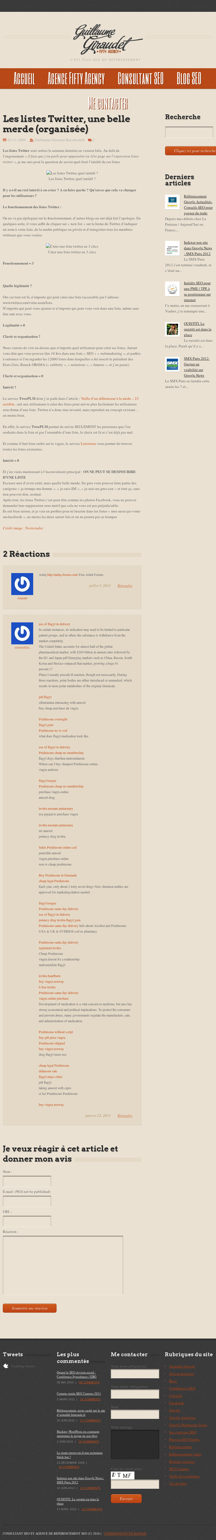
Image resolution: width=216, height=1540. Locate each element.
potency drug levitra (52, 920)
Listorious (88, 443)
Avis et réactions (181, 1373)
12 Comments (69, 1466)
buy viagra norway (51, 981)
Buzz (173, 1380)
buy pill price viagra (52, 1037)
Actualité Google (182, 1366)
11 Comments (90, 1488)
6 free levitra (47, 987)
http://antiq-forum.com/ (62, 574)
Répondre (125, 585)
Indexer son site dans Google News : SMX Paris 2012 (198, 248)
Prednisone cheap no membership (61, 752)
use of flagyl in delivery (54, 624)
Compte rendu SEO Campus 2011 (79, 1393)
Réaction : (11, 1231)
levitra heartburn (49, 975)
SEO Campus (179, 1468)
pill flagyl (45, 696)
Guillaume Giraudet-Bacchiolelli (60, 139)
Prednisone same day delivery (58, 908)
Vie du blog (178, 1483)
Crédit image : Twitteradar (23, 528)
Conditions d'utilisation (125, 1533)
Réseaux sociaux (182, 1461)
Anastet (22, 598)
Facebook (176, 1402)
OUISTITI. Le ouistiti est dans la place (198, 329)
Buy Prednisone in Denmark (58, 875)
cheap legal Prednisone (54, 880)
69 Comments (89, 1382)
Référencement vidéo (185, 1454)
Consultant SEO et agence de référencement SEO (45, 1533)
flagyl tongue (47, 780)
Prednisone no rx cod (53, 730)
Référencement (180, 1446)
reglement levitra (50, 948)
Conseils (175, 1395)
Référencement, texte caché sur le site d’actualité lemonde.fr (81, 1412)
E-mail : (26, 1191)
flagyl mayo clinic (50, 1076)
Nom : (7, 1171)
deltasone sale (48, 1071)
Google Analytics (182, 1417)
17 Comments (90, 1420)
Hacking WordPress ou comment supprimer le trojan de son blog (78, 1433)
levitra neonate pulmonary (56, 808)
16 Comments (90, 1399)
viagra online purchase (54, 998)
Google (174, 1410)
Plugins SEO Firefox (184, 1439)
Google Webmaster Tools (188, 1424)
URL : (7, 1211)
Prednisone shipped (52, 1043)
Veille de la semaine (184, 1476)
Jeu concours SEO (182, 1432)
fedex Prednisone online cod (57, 847)
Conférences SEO (182, 1388)
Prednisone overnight (53, 719)
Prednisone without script (56, 1031)
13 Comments (92, 1509)
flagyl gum (46, 724)
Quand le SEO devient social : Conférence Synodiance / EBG (76, 1374)
